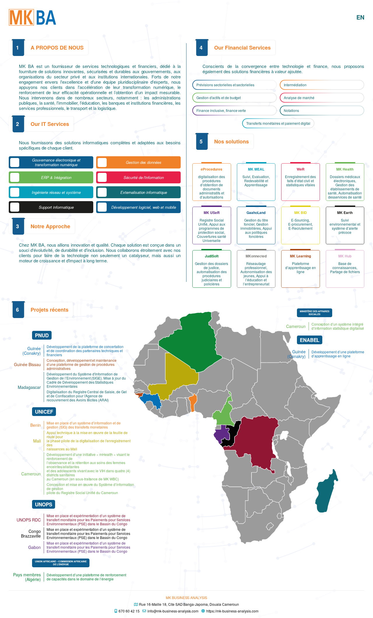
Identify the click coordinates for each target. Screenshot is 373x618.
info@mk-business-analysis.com (172, 610)
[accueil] (32, 17)
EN (360, 17)
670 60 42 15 (129, 610)
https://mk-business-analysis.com (232, 610)
